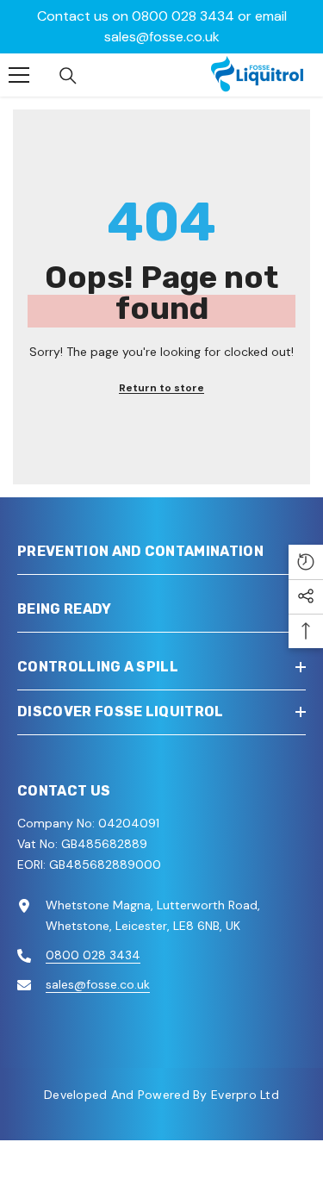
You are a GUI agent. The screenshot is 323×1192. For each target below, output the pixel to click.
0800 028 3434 (183, 16)
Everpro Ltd (245, 1094)
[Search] (68, 76)
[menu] (19, 75)
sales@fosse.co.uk (162, 37)
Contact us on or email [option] (162, 26)
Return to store (161, 388)
